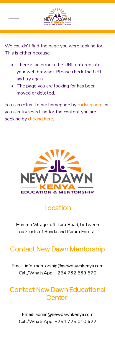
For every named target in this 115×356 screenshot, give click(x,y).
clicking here (90, 105)
